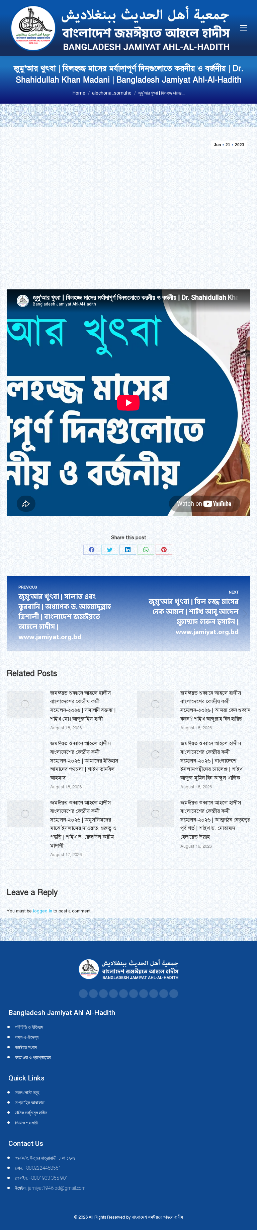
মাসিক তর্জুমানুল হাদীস (31, 1112)
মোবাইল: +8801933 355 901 (41, 1178)
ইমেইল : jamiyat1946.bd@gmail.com (50, 1188)
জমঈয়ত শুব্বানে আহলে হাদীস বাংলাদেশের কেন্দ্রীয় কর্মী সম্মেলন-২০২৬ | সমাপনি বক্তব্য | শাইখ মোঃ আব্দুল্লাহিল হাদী (83, 706)
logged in (42, 911)
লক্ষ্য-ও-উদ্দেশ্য (26, 1037)
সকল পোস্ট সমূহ (27, 1092)
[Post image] (25, 704)
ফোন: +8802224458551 (38, 1168)
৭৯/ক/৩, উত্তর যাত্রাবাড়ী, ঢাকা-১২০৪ (45, 1158)
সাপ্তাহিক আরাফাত (30, 1102)
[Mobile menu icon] (243, 28)
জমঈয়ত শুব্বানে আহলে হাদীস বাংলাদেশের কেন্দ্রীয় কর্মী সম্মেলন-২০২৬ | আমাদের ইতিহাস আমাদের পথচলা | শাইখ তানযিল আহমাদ (84, 760)
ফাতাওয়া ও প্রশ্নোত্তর (33, 1057)
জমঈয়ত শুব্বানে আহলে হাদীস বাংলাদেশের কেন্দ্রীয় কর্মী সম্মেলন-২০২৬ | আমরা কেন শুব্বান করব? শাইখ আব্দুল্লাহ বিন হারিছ (215, 706)
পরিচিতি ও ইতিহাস (29, 1027)
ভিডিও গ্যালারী (26, 1122)
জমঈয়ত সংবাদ (26, 1047)
